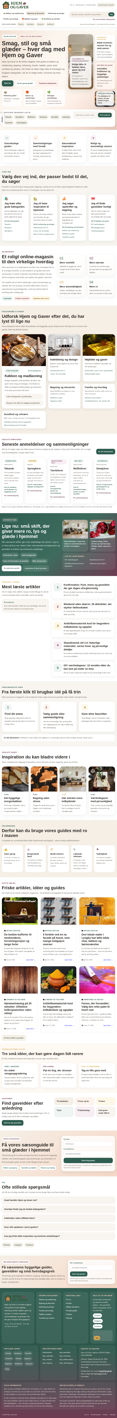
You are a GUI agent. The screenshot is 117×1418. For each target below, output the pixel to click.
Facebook (29, 1245)
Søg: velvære (47, 1359)
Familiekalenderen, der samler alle (97, 401)
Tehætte (18, 1358)
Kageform (28, 1358)
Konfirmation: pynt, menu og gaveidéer (99, 370)
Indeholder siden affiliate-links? (19, 1218)
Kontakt (69, 1303)
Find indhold (105, 115)
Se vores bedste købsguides (104, 19)
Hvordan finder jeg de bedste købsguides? (25, 1209)
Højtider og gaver (45, 1314)
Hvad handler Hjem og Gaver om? (20, 1200)
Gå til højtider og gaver (100, 221)
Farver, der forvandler (41, 231)
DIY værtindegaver (98, 224)
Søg (111, 14)
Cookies (69, 1314)
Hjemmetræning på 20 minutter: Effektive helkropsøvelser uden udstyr (18, 1008)
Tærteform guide (68, 237)
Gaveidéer (54, 117)
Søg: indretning (64, 1356)
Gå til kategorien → (35, 371)
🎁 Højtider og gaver (30, 19)
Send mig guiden (88, 1160)
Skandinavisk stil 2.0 (40, 227)
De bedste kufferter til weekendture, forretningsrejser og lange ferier (17, 939)
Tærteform (8, 1358)
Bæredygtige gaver (98, 227)
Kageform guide (56, 401)
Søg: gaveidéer (64, 1352)
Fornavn (66, 1139)
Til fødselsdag (83, 1110)
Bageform (8, 1364)
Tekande (21, 24)
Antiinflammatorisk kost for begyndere (17, 422)
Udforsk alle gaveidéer (12, 1123)
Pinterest (7, 1245)
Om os (72, 5)
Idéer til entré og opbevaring (43, 234)
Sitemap (69, 1318)
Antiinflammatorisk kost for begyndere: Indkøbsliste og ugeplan (58, 1006)
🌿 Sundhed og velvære (50, 19)
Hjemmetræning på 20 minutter (15, 425)
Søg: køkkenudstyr (66, 1359)
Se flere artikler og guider (14, 1038)
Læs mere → (30, 960)
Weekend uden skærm (93, 398)
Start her (7, 83)
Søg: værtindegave (66, 1363)
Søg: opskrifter (48, 1356)
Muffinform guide (68, 234)
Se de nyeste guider (25, 83)
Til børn (101, 1101)
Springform (30, 24)
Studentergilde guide (92, 374)
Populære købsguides (48, 83)
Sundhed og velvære (15, 999)
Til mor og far (83, 1101)
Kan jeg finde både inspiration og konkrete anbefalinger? (32, 1236)
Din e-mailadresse (76, 1263)
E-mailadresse (69, 1149)
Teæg (7, 1369)
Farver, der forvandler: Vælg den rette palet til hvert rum (96, 1006)
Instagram (17, 1245)
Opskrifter (8, 123)
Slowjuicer (40, 24)
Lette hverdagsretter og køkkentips (19, 396)
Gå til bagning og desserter (73, 227)
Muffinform (50, 24)
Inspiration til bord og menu (36, 568)
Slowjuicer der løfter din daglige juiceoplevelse (23, 403)
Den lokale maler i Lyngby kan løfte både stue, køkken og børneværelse (95, 939)
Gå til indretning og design (43, 224)
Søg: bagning (47, 1363)
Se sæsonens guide (11, 568)
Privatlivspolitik (91, 5)
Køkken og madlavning (70, 230)
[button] (2, 118)
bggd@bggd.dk (105, 1371)
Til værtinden (62, 1101)
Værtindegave (21, 123)
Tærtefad (28, 1353)
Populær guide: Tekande (106, 5)
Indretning (66, 117)
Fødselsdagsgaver (98, 231)
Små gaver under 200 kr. (104, 1111)
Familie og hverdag (10, 19)
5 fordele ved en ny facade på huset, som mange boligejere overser (56, 939)
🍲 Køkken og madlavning (13, 13)
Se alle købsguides (11, 221)
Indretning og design (56, 13)
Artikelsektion (80, 5)
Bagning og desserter (35, 13)
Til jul (59, 1110)
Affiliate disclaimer (72, 1307)
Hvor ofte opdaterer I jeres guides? (21, 1227)
